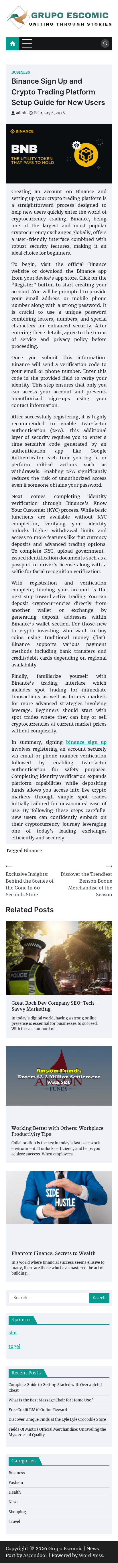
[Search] (105, 43)
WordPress (91, 1555)
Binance (33, 850)
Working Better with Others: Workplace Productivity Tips (57, 1132)
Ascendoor (35, 1555)
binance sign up (86, 742)
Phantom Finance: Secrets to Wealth (53, 1254)
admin (21, 113)
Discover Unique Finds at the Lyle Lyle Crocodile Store (57, 1419)
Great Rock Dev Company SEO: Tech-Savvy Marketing (54, 1007)
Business (20, 72)
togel (14, 1346)
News (14, 1502)
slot (13, 1332)
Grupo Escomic (65, 1548)
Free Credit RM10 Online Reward (38, 1409)
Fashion (16, 1482)
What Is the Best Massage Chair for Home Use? (51, 1400)
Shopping (17, 1512)
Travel (14, 1521)
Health (15, 1492)
